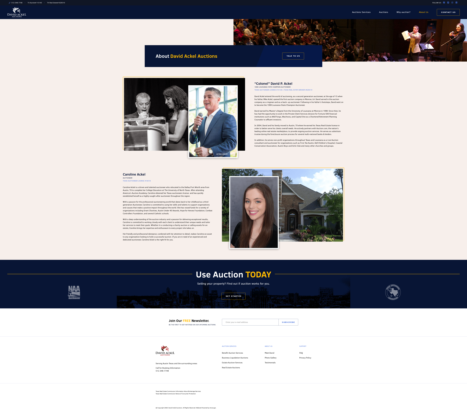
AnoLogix (213, 408)
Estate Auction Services (232, 362)
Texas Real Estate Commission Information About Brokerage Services (178, 391)
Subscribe (288, 322)
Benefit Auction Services (232, 353)
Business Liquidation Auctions (235, 357)
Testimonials (270, 362)
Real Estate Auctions (231, 367)
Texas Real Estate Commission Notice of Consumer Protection (176, 394)
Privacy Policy (305, 357)
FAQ (301, 353)
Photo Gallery (270, 357)
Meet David (269, 353)
